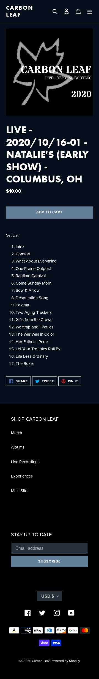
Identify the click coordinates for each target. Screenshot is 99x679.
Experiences (22, 476)
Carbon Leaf (20, 11)
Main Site (19, 491)
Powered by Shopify (65, 660)
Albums (17, 447)
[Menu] (89, 11)
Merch (16, 433)
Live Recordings (25, 462)
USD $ (47, 596)
